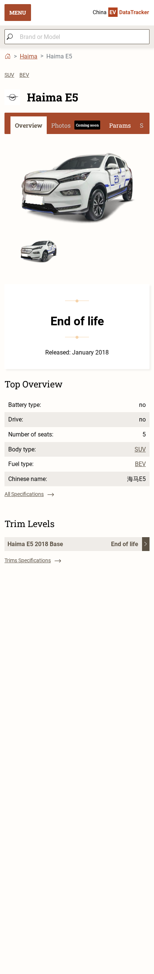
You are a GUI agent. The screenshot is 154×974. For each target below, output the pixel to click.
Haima (28, 56)
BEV (24, 75)
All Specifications (24, 494)
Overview (28, 125)
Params (120, 125)
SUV (9, 75)
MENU (17, 12)
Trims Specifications (27, 560)
